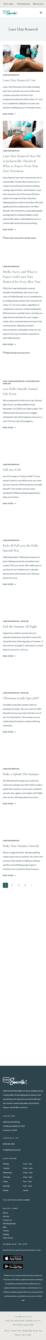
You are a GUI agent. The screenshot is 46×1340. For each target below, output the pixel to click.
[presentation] (23, 58)
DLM (31, 1325)
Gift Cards (9, 4)
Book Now (39, 4)
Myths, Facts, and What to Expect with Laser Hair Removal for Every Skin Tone (22, 277)
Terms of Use (16, 1330)
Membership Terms (30, 1330)
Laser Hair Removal (11, 75)
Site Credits (26, 1335)
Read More (9, 114)
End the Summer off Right (20, 626)
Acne (5, 381)
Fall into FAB (12, 470)
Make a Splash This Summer (21, 774)
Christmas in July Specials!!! (21, 698)
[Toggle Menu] (41, 12)
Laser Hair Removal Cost (19, 80)
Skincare (7, 384)
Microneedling (33, 381)
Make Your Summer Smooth (21, 846)
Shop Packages (24, 4)
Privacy (7, 1330)
